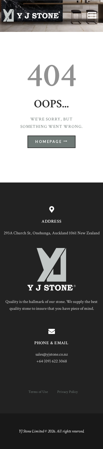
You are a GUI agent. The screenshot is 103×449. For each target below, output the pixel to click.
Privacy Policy (67, 391)
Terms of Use (38, 391)
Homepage (48, 142)
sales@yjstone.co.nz (51, 354)
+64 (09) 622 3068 (51, 361)
